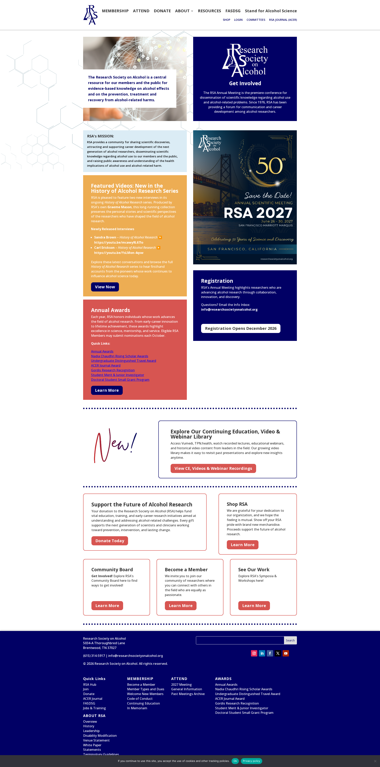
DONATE (162, 11)
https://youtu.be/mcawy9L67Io (118, 242)
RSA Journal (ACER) (283, 20)
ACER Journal (92, 698)
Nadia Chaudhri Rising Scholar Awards (119, 356)
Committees (256, 20)
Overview (90, 721)
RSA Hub (89, 684)
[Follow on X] (278, 653)
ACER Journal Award (106, 365)
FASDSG (233, 11)
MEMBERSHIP (115, 11)
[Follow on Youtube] (286, 653)
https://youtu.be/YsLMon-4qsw (118, 253)
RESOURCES (209, 11)
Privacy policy (251, 760)
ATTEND (141, 11)
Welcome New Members (145, 694)
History (88, 726)
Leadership (91, 731)
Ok (235, 760)
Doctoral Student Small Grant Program (120, 379)
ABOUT (182, 11)
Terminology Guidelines (101, 754)
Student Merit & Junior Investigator (117, 375)
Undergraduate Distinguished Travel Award (123, 360)
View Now (105, 286)
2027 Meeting (181, 684)
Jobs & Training (94, 708)
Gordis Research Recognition (113, 370)
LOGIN (238, 20)
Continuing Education (143, 703)
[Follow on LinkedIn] (262, 653)
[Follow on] (294, 653)
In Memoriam (137, 708)
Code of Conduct (140, 698)
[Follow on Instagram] (254, 653)
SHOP (226, 20)
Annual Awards (102, 351)
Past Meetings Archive (188, 694)
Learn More (107, 390)
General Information (186, 689)
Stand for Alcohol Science (271, 11)
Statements (92, 749)
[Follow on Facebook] (270, 653)
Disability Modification (100, 735)
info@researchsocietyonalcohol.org (229, 309)
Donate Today (109, 540)
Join (86, 689)
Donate (88, 694)
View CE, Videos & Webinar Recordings (213, 468)
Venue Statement (96, 740)
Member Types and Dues (145, 689)
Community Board (105, 580)
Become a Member (141, 684)
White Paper (92, 745)
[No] (375, 761)
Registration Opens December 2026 (240, 328)
